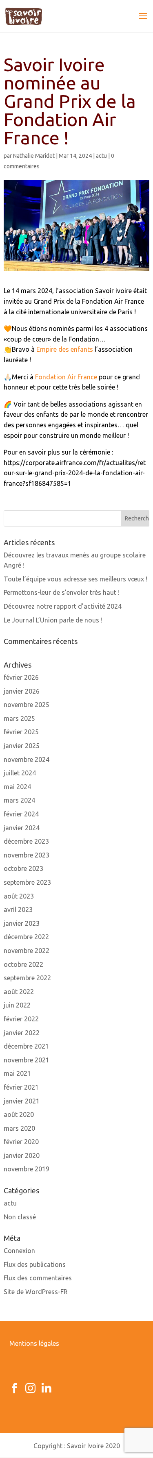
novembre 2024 (26, 759)
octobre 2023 (23, 868)
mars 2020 (19, 1128)
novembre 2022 (26, 950)
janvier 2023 (22, 923)
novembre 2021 (26, 1060)
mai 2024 (17, 786)
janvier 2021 (22, 1101)
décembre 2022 (26, 936)
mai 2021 (17, 1073)
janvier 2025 (22, 745)
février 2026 (21, 677)
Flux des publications (35, 1264)
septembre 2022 (27, 977)
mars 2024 (19, 800)
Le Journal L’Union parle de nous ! (53, 620)
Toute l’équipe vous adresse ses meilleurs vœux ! (75, 579)
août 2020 (19, 1114)
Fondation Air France (66, 377)
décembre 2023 (26, 841)
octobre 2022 (23, 964)
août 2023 (19, 896)
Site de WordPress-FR (36, 1291)
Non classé (20, 1217)
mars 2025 (19, 718)
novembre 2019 (26, 1169)
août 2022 (19, 991)
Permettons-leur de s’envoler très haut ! (62, 592)
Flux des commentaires (38, 1278)
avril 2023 (18, 909)
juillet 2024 (20, 773)
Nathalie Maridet (34, 155)
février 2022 (21, 1019)
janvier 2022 (22, 1032)
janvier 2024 (22, 827)
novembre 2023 (26, 855)
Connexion (19, 1250)
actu (101, 155)
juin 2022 (17, 1005)
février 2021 (21, 1087)
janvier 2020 (22, 1155)
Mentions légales (34, 1343)
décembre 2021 (26, 1046)
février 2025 (21, 732)
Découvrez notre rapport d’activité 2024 (63, 606)
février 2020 (21, 1141)
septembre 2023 (27, 882)
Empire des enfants (64, 349)
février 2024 (21, 814)
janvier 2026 (22, 691)
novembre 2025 (26, 704)
